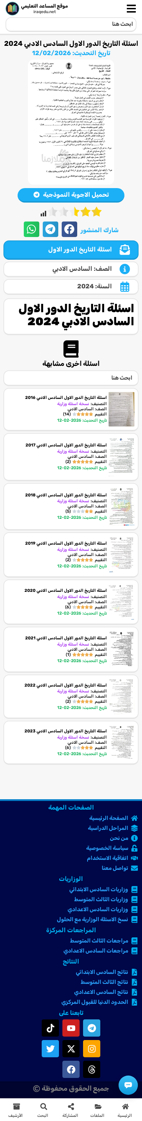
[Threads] (91, 1069)
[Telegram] (91, 1028)
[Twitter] (50, 1048)
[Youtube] (71, 1028)
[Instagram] (91, 1048)
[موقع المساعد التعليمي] (12, 9)
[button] (69, 229)
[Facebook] (71, 1069)
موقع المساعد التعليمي (44, 6)
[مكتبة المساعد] (128, 1085)
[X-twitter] (71, 1048)
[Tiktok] (50, 1028)
